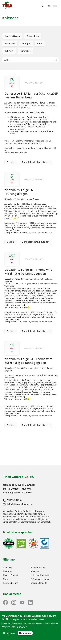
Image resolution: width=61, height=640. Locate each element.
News (5, 578)
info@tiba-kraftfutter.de (20, 504)
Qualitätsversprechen (18, 532)
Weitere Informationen (14, 627)
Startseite (7, 567)
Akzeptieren (9, 633)
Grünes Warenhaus (39, 578)
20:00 (32, 223)
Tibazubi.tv (33, 36)
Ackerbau (10, 43)
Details (10, 162)
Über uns (7, 571)
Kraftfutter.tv (12, 36)
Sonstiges (25, 50)
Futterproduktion (38, 567)
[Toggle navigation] (55, 5)
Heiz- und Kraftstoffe (40, 575)
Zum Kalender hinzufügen (35, 162)
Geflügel (26, 43)
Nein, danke (25, 633)
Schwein (9, 50)
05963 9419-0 (14, 500)
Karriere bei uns (10, 582)
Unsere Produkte (11, 575)
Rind (39, 43)
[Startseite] (7, 5)
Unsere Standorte (38, 582)
